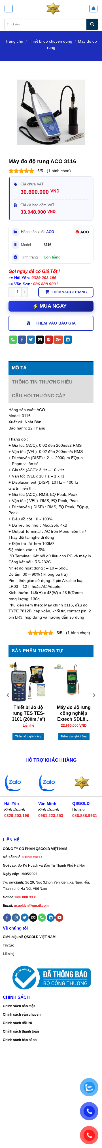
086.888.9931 (45, 284)
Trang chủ (14, 41)
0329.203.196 (43, 278)
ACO (50, 232)
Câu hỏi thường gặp (39, 395)
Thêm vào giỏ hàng (69, 292)
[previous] (8, 707)
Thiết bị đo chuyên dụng (50, 41)
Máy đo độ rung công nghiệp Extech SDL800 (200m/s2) (74, 714)
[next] (94, 707)
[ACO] (81, 232)
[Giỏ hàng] (93, 8)
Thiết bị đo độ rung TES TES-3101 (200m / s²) (28, 713)
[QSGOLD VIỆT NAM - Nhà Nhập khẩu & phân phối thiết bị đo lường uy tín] (53, 8)
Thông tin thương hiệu (42, 382)
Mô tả (19, 367)
